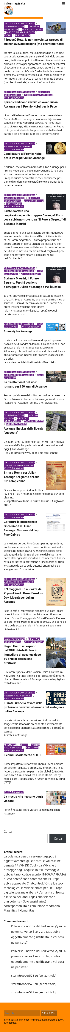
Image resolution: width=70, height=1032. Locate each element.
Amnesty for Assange (18, 331)
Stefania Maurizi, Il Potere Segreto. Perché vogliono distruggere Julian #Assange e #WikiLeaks (32, 282)
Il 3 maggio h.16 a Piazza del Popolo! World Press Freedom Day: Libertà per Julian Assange (23, 595)
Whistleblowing (14, 206)
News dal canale (32, 29)
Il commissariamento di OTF (22, 755)
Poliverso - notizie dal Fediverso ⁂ (34, 926)
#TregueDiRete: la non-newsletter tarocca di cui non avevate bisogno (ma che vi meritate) (34, 42)
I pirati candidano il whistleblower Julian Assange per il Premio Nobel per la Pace (31, 104)
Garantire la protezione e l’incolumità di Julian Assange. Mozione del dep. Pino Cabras (21, 528)
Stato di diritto (33, 200)
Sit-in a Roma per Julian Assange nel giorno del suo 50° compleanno (21, 476)
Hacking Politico (14, 198)
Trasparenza (22, 35)
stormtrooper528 (22, 975)
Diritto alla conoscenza (19, 23)
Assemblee (10, 745)
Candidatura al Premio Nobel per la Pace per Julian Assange (24, 156)
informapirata (14, 3)
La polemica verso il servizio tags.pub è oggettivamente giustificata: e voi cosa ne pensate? (32, 860)
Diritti (24, 745)
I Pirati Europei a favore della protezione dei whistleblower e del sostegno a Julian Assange (34, 707)
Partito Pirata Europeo (20, 32)
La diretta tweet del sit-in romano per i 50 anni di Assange (25, 384)
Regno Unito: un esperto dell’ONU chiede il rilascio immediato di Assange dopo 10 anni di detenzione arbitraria (22, 654)
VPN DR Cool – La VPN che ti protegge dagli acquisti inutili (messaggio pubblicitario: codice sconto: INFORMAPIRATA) (35, 869)
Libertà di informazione (19, 271)
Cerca (8, 831)
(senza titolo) (47, 975)
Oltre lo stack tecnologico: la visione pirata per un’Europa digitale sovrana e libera (33, 887)
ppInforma (32, 747)
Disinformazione (14, 26)
